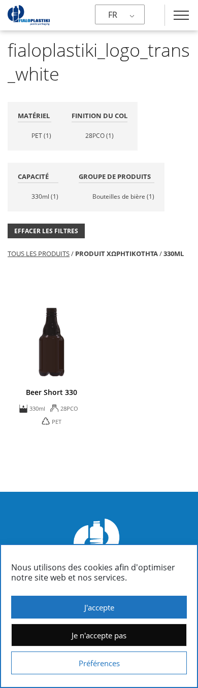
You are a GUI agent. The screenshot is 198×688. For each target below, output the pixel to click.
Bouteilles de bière (123, 196)
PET (41, 135)
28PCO (99, 135)
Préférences (99, 663)
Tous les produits (39, 253)
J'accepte (99, 607)
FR (112, 14)
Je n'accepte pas (99, 635)
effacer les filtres (46, 231)
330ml (44, 196)
